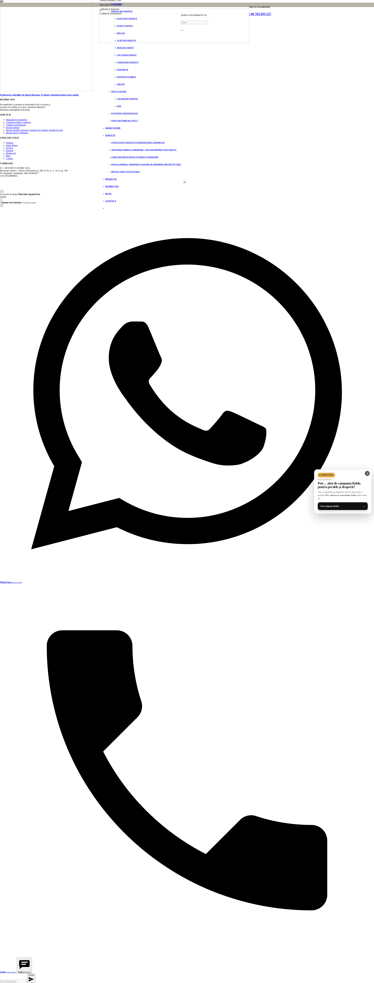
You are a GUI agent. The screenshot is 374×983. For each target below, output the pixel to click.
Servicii (9, 148)
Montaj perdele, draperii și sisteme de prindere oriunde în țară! (34, 130)
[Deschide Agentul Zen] (1, 199)
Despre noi (11, 153)
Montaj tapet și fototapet (17, 133)
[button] (187, 194)
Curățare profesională (16, 125)
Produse (9, 142)
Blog (8, 156)
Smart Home (12, 145)
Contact (9, 158)
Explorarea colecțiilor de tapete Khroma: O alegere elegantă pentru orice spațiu (39, 95)
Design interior (13, 127)
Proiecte (9, 150)
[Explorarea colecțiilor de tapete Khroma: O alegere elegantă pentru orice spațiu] (46, 90)
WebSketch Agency (195, 185)
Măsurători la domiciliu (16, 119)
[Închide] (182, 30)
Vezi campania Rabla (342, 506)
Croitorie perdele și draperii (18, 122)
